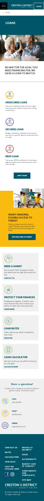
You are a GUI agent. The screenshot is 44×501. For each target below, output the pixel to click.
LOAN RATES (11, 328)
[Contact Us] (8, 259)
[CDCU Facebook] (7, 474)
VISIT (14, 411)
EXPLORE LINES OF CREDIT (22, 237)
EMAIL (15, 423)
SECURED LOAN (14, 129)
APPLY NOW (22, 176)
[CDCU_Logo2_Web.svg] (22, 6)
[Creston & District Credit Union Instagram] (12, 474)
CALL (14, 399)
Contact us (9, 278)
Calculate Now (11, 367)
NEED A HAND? (13, 266)
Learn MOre (9, 309)
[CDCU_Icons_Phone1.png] (5, 401)
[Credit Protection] (8, 290)
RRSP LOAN (12, 156)
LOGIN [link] (39, 6)
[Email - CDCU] (5, 425)
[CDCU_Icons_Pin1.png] (5, 413)
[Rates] (8, 321)
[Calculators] (8, 350)
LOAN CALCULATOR (15, 357)
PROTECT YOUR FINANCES (19, 297)
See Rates (8, 338)
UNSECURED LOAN (16, 102)
